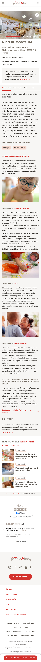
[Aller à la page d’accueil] (20, 3)
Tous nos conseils (9, 445)
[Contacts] (38, 3)
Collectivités (11, 599)
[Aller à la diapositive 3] (27, 36)
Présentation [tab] (6, 88)
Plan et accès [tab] (29, 88)
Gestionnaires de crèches (16, 614)
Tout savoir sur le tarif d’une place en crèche (17, 411)
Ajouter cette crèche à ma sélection (20, 658)
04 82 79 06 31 (24, 79)
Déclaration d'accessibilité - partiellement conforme (18, 648)
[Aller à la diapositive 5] (34, 36)
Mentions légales (20, 644)
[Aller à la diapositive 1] (13, 36)
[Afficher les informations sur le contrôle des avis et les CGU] (32, 516)
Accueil (8, 494)
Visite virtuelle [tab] (17, 88)
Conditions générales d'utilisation (20, 652)
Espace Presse (11, 594)
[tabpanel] (20, 291)
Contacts (9, 589)
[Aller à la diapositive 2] (23, 36)
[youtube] (25, 567)
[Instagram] (9, 567)
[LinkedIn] (31, 567)
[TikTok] (20, 567)
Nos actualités (11, 609)
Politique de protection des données (20, 641)
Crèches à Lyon (28, 623)
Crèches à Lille (29, 632)
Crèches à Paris (13, 623)
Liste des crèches (27, 636)
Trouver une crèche (19, 577)
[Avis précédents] (3, 530)
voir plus (23, 530)
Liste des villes (12, 636)
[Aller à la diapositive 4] (30, 36)
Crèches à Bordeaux (20, 627)
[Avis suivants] (37, 530)
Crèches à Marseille (13, 632)
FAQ (7, 604)
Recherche (16, 494)
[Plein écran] (37, 15)
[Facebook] (15, 567)
